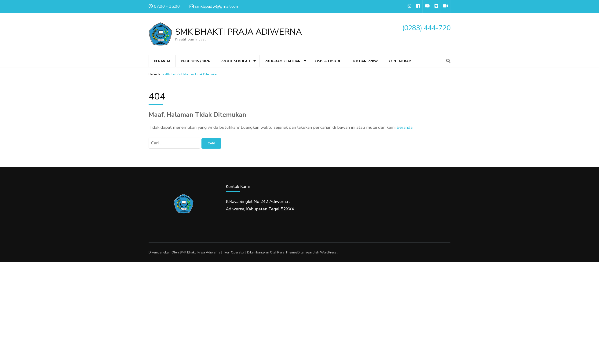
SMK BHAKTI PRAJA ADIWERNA (238, 32)
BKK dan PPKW (364, 61)
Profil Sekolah (235, 61)
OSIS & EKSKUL (328, 61)
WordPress (328, 252)
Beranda (162, 61)
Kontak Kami (400, 61)
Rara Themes (287, 252)
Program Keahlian (283, 61)
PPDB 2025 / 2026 (195, 61)
